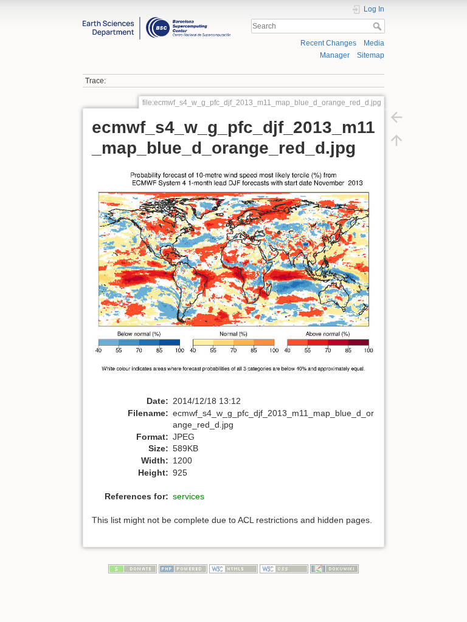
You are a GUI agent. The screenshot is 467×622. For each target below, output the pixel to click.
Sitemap (370, 55)
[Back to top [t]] (396, 139)
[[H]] (156, 20)
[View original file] (240, 279)
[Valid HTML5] (233, 568)
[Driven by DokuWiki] (334, 568)
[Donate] (132, 568)
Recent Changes (328, 43)
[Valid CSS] (284, 568)
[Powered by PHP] (183, 568)
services (188, 496)
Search (378, 26)
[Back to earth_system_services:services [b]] (396, 116)
